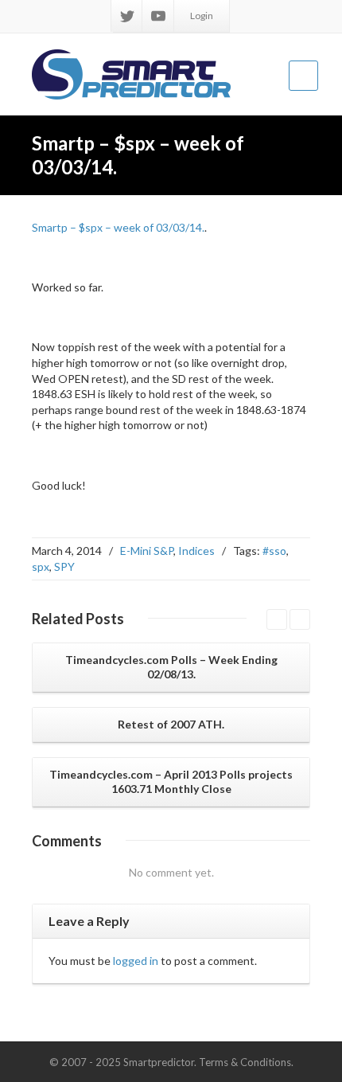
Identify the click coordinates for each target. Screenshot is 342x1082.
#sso (274, 550)
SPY (64, 566)
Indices (196, 550)
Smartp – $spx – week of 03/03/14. (118, 227)
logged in (135, 960)
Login (201, 15)
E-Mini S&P (146, 550)
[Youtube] (158, 16)
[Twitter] (127, 16)
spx (40, 566)
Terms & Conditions (245, 1062)
